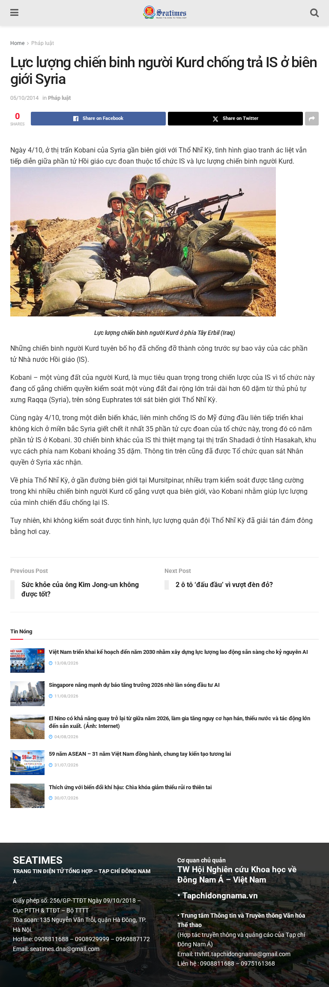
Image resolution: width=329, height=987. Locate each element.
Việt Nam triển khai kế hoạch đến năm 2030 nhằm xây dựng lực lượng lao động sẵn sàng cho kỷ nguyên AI (178, 652)
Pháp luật (42, 43)
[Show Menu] (14, 13)
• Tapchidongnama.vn (217, 896)
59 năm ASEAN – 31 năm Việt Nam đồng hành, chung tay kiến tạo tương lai (140, 754)
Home (17, 43)
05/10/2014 (24, 98)
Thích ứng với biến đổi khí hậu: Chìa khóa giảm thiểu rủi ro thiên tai (130, 787)
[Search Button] (314, 13)
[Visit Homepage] (164, 12)
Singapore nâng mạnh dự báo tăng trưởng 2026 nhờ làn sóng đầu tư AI (134, 685)
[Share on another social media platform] (312, 118)
